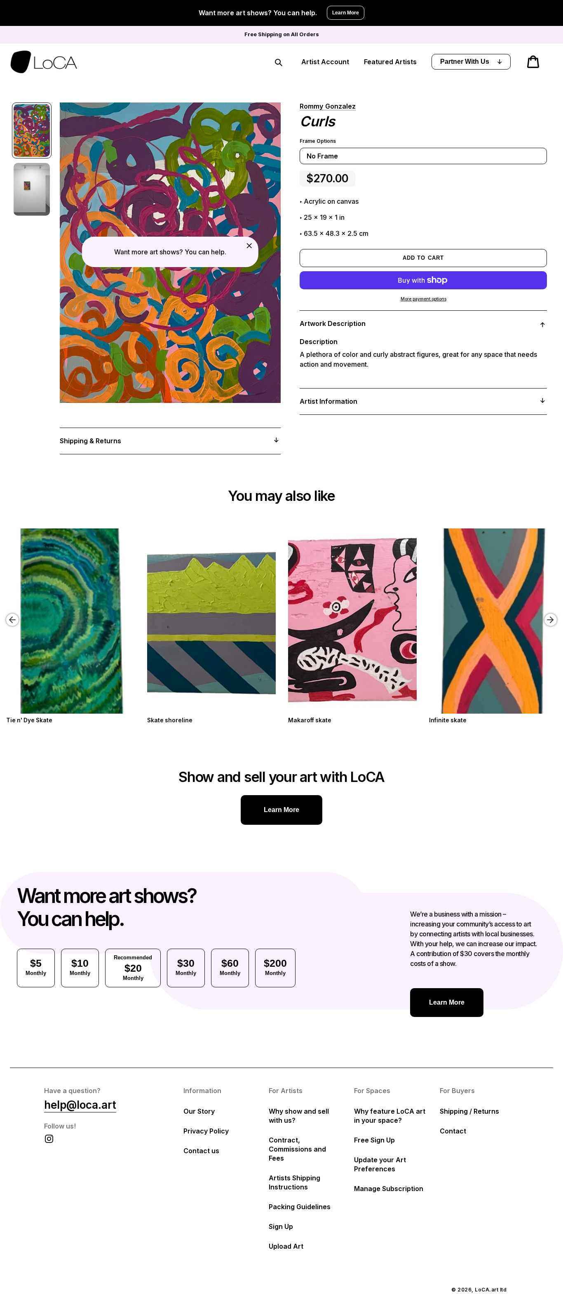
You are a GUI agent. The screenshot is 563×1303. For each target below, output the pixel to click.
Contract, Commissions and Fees (297, 1149)
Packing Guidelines (300, 1207)
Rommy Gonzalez (328, 106)
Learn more (281, 809)
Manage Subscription (388, 1188)
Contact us (201, 1151)
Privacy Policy (206, 1131)
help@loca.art (80, 1104)
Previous (6, 613)
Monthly (36, 966)
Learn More (345, 13)
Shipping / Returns (469, 1111)
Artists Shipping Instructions (294, 1182)
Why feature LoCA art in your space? (389, 1115)
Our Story (199, 1111)
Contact (453, 1131)
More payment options (423, 299)
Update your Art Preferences (380, 1164)
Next (552, 613)
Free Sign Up (374, 1140)
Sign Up (281, 1226)
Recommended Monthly (133, 967)
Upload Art (286, 1246)
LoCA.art (486, 1290)
